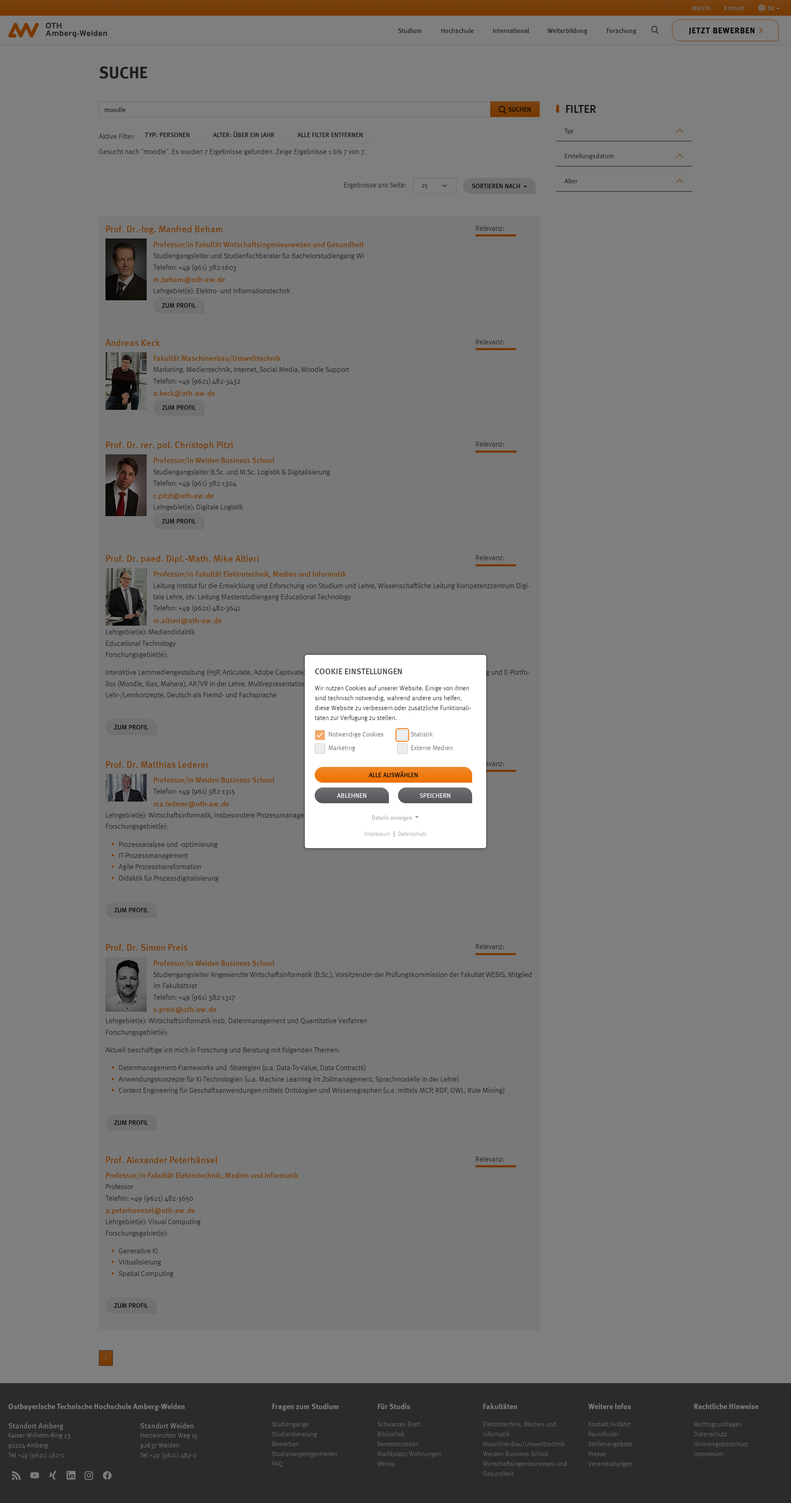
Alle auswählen (393, 774)
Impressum (377, 834)
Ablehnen (352, 795)
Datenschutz (412, 834)
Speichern (435, 795)
